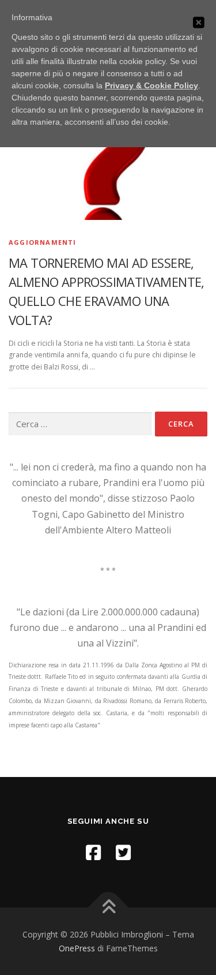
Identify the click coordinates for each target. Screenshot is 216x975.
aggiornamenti (43, 242)
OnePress (77, 948)
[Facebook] (93, 852)
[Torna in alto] (108, 907)
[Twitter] (123, 852)
